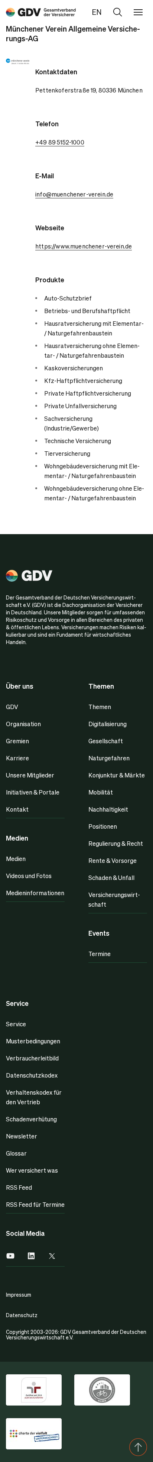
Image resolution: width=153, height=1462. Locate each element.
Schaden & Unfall (111, 877)
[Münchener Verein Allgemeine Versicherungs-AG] (41, 11)
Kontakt (17, 809)
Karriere (17, 758)
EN (97, 12)
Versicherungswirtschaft (114, 899)
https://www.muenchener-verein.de (83, 246)
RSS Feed (19, 1187)
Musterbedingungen (33, 1041)
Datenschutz (22, 1315)
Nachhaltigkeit (108, 809)
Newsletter (21, 1136)
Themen (99, 707)
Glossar (16, 1153)
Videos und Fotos (29, 876)
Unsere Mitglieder (30, 775)
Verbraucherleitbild (32, 1058)
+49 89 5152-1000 (59, 142)
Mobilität (100, 792)
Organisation (23, 724)
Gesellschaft (105, 741)
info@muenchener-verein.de (74, 194)
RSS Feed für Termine (35, 1204)
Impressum (18, 1294)
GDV (12, 707)
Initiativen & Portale (32, 792)
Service (16, 1024)
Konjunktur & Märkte (116, 775)
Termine (99, 954)
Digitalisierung (107, 724)
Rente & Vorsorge (112, 860)
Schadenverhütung (31, 1119)
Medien (16, 858)
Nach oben (138, 1447)
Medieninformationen (35, 893)
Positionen (102, 826)
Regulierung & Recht (115, 843)
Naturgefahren (109, 758)
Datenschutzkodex (32, 1075)
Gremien (17, 741)
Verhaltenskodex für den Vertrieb (34, 1097)
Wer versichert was (32, 1170)
